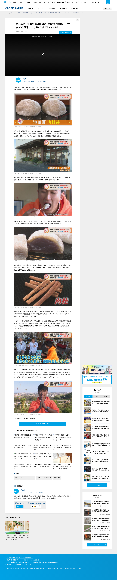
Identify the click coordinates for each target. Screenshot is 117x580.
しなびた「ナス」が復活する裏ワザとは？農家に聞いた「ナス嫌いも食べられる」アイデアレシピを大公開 (101, 470)
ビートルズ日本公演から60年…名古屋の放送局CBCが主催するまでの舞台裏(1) (100, 461)
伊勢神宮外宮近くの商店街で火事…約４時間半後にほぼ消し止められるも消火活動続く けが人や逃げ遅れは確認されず (101, 512)
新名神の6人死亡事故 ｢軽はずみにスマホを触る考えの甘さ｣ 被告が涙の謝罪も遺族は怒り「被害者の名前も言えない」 (100, 521)
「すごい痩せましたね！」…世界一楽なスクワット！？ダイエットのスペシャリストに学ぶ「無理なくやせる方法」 (101, 479)
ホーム (7, 13)
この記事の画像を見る (42, 424)
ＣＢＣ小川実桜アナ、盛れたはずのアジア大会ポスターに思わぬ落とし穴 (62, 447)
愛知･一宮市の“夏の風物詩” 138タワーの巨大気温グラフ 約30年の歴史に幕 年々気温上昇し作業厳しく (101, 529)
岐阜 (39, 478)
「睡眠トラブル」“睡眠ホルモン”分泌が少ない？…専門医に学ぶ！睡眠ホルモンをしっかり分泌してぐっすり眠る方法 (101, 412)
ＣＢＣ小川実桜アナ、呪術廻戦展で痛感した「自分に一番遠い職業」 (42, 465)
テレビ (22, 2)
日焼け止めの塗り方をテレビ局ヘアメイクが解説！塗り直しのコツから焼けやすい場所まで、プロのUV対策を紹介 (101, 445)
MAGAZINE (60, 2)
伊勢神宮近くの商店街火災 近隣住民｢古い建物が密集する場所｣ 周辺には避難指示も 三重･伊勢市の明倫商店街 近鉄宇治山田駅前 (101, 537)
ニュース (46, 2)
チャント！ (13, 13)
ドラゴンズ (75, 2)
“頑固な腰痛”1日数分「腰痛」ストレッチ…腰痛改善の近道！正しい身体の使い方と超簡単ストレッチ (101, 436)
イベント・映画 (37, 2)
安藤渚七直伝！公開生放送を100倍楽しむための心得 (23, 446)
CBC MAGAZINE (14, 8)
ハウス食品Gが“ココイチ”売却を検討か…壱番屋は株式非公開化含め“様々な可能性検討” (100, 503)
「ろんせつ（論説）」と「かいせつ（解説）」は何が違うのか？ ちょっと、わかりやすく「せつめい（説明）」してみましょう (62, 467)
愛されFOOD (47, 478)
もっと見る (97, 485)
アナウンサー (85, 2)
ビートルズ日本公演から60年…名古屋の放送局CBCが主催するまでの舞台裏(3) (100, 420)
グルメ (24, 478)
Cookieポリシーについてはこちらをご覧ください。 (19, 564)
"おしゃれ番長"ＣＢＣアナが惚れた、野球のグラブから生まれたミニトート (23, 466)
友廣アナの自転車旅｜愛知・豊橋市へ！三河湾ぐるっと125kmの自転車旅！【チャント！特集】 (101, 403)
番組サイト (20, 506)
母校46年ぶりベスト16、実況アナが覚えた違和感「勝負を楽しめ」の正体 (42, 447)
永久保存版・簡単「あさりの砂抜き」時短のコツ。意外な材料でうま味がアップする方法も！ (101, 428)
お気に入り (108, 8)
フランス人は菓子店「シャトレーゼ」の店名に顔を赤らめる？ (100, 452)
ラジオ (28, 2)
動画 (68, 2)
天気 (53, 2)
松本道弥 (57, 478)
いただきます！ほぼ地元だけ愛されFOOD (27, 13)
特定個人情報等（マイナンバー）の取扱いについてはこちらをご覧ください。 (25, 560)
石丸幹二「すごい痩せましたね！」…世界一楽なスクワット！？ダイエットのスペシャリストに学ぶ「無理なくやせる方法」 (17, 537)
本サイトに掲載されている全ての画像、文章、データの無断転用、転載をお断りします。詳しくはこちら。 (32, 562)
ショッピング (95, 2)
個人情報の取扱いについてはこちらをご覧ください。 (20, 558)
